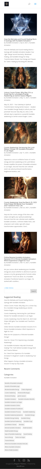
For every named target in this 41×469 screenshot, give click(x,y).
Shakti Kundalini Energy (11, 431)
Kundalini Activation (12, 43)
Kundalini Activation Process (13, 412)
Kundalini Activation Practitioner (14, 409)
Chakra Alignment (26, 389)
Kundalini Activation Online (12, 405)
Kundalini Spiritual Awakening (13, 421)
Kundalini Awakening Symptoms (14, 415)
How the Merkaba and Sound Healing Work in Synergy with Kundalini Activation (20, 40)
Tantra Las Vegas (20, 437)
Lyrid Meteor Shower (11, 424)
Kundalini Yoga (28, 421)
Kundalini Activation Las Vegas (13, 402)
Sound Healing (28, 434)
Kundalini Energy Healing (12, 418)
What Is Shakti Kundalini (11, 450)
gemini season (22, 396)
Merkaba (21, 424)
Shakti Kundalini (27, 428)
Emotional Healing (10, 396)
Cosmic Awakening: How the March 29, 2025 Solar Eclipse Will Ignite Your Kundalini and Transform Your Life (20, 204)
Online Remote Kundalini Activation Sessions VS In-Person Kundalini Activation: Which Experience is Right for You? (20, 259)
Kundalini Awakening (29, 412)
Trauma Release (9, 440)
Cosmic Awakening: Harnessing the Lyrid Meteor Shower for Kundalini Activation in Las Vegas (19, 149)
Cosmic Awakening (10, 393)
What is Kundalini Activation (12, 447)
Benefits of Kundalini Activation (13, 383)
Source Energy (9, 437)
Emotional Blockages (24, 393)
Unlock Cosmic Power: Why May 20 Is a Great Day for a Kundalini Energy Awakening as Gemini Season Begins (18, 94)
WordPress (20, 466)
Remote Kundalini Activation (13, 428)
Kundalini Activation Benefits (26, 399)
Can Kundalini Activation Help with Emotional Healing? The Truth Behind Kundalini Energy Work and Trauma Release (20, 348)
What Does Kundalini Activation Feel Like (16, 444)
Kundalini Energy (29, 415)
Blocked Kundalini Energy (12, 389)
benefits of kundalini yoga (12, 386)
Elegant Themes (20, 464)
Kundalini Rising (25, 418)
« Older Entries (8, 288)
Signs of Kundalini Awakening (13, 434)
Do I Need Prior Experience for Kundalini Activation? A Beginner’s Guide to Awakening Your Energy (20, 355)
